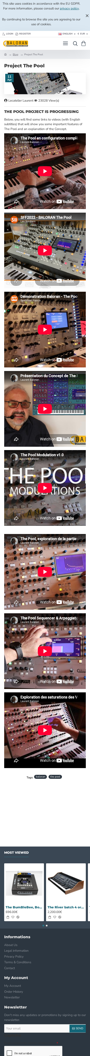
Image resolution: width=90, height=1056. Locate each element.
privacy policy (69, 8)
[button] (8, 917)
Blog (15, 54)
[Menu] (65, 43)
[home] (5, 54)
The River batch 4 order (66, 907)
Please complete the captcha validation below (30, 1043)
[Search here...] (74, 43)
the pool (55, 777)
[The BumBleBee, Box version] (24, 883)
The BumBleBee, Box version (24, 907)
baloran (40, 777)
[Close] (87, 16)
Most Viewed (16, 853)
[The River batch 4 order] (66, 883)
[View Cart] (84, 43)
